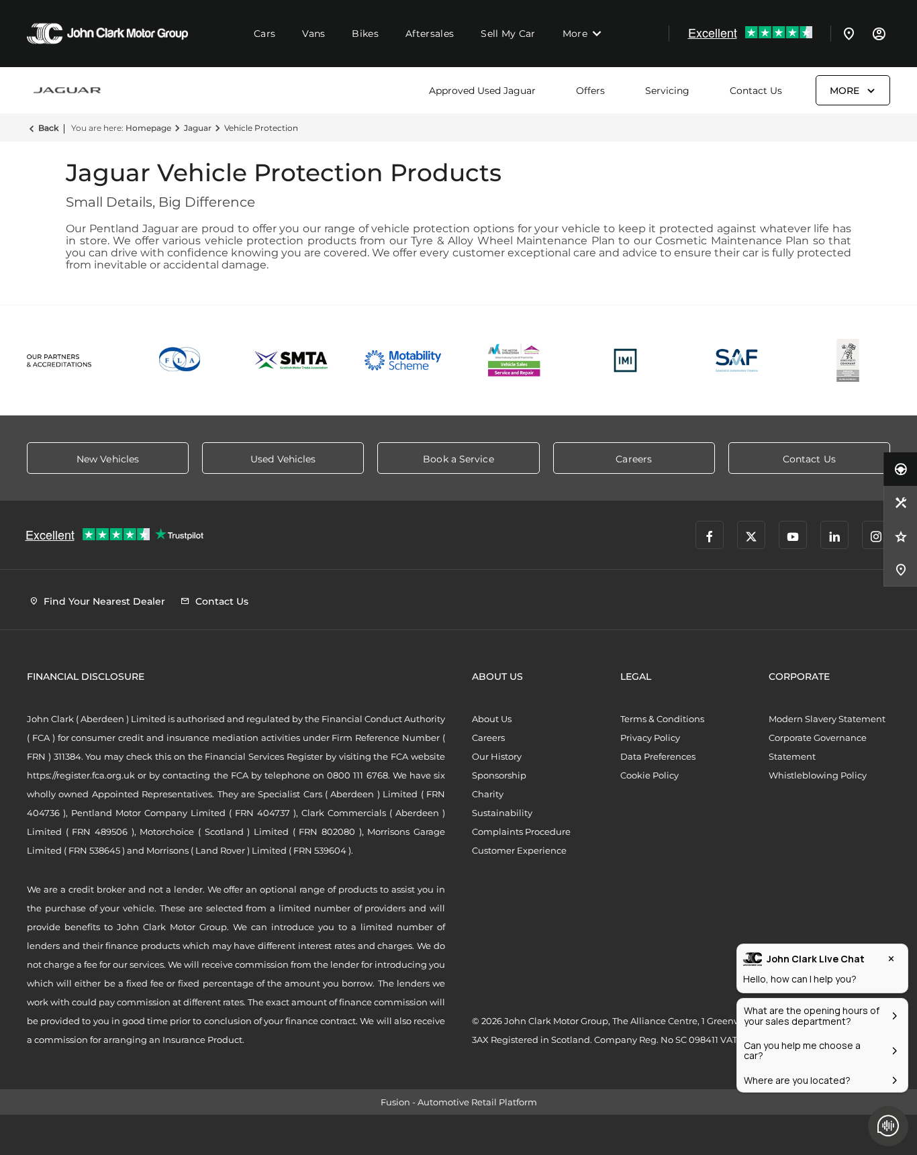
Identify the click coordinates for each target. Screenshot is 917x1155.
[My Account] (878, 33)
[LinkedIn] (834, 535)
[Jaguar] (67, 90)
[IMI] (625, 360)
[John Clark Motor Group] (107, 33)
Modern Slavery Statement (827, 718)
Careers (488, 737)
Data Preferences (657, 756)
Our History (497, 756)
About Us (492, 718)
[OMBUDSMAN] (514, 360)
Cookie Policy (649, 775)
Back (48, 128)
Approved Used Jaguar (482, 91)
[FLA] (180, 360)
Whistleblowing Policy (818, 775)
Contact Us (756, 91)
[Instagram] (876, 535)
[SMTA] (292, 360)
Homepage (148, 128)
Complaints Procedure (521, 831)
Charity (487, 794)
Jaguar (197, 128)
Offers (590, 91)
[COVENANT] (848, 360)
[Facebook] (709, 535)
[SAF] (737, 360)
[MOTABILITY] (402, 360)
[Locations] (849, 33)
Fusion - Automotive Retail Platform (459, 1102)
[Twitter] (751, 535)
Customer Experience (519, 850)
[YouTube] (793, 535)
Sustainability (502, 812)
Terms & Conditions (662, 718)
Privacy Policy (650, 737)
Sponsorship (499, 775)
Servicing (667, 91)
